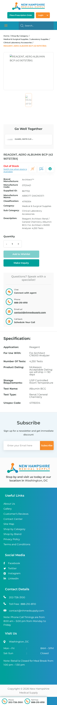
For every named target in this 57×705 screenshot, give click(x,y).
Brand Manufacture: (11, 180)
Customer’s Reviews (15, 513)
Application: (11, 347)
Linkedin (13, 578)
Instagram (14, 573)
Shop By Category (19, 36)
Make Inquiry (21, 262)
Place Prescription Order (21, 15)
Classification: (11, 201)
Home (6, 36)
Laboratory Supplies (39, 39)
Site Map (8, 524)
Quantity (9, 236)
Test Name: (10, 389)
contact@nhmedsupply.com (30, 312)
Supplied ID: (10, 191)
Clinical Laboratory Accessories (17, 42)
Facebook (14, 563)
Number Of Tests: (14, 361)
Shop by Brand (12, 534)
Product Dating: (13, 367)
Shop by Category (14, 529)
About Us (9, 503)
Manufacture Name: (10, 196)
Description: (10, 218)
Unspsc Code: (12, 403)
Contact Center (12, 519)
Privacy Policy (11, 539)
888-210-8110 (38, 702)
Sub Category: (11, 210)
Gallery (7, 508)
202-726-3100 (15, 702)
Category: (8, 206)
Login (40, 15)
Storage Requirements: (12, 381)
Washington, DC (36, 480)
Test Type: (9, 394)
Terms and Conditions (16, 544)
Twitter (12, 568)
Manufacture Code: (10, 186)
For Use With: (12, 353)
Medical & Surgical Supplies (15, 39)
